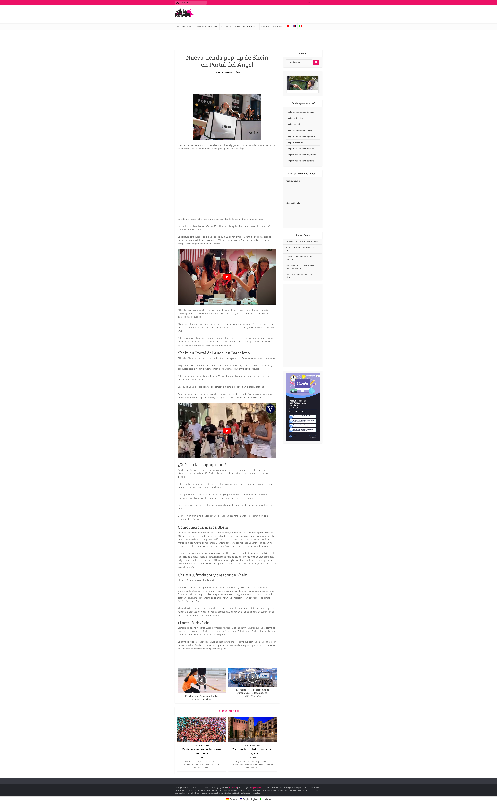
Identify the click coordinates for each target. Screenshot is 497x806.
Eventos (265, 26)
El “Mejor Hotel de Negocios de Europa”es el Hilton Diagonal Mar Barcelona (246, 780)
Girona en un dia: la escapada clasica (302, 241)
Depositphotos (257, 787)
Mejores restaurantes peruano (301, 160)
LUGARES (226, 26)
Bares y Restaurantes (245, 26)
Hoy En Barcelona (201, 746)
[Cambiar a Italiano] (301, 26)
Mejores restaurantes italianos (301, 148)
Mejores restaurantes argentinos (302, 154)
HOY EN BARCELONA (207, 26)
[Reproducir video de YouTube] (227, 277)
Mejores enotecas (295, 142)
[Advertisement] (303, 325)
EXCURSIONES (184, 26)
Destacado (278, 26)
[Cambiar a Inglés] (294, 26)
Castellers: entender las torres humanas (201, 751)
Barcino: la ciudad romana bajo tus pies (252, 751)
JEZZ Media (232, 787)
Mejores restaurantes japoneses (302, 136)
